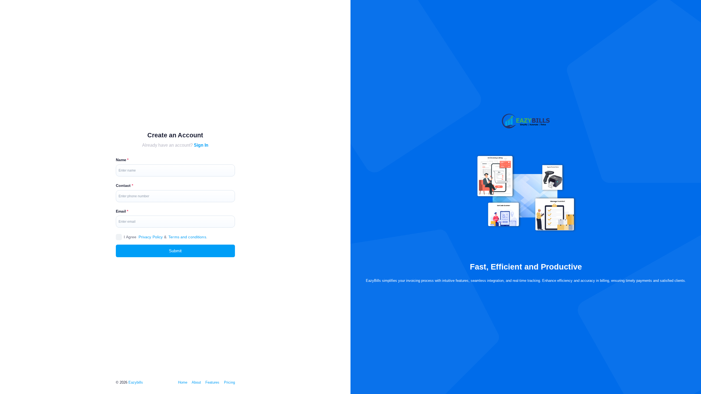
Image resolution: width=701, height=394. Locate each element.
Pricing (229, 382)
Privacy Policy (151, 237)
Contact (123, 185)
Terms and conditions (187, 237)
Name (121, 160)
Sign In (201, 145)
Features (212, 382)
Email (121, 211)
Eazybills (135, 382)
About (196, 382)
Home (182, 382)
